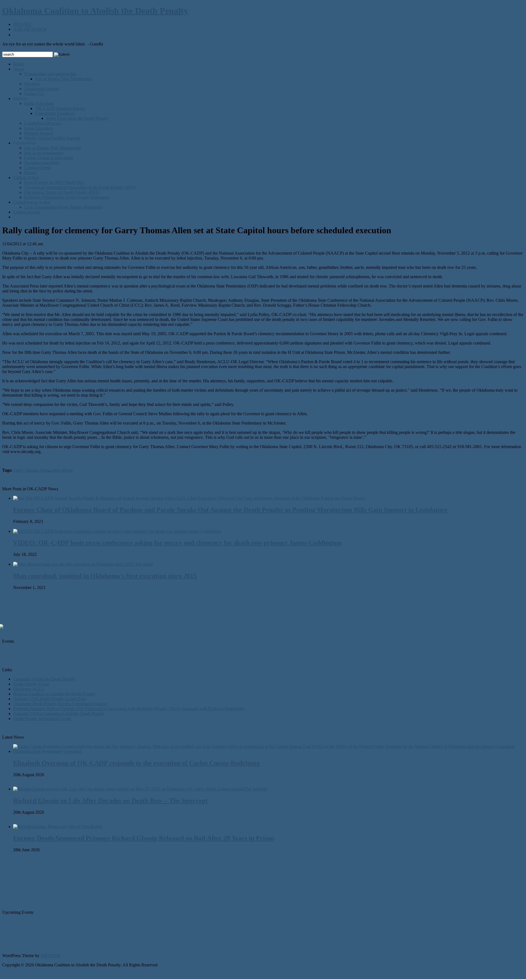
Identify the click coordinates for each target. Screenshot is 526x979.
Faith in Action (26, 177)
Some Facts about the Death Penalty (77, 118)
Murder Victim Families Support (52, 138)
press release (62, 470)
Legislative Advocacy (43, 123)
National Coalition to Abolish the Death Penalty (54, 693)
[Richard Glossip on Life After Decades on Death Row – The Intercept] (140, 789)
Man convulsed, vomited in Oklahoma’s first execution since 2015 (105, 575)
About (18, 69)
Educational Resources (55, 113)
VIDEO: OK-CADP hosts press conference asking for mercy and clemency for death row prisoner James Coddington (177, 542)
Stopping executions (41, 162)
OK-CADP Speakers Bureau (60, 108)
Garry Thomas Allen (31, 470)
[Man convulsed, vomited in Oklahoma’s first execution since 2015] (83, 564)
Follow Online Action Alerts (48, 157)
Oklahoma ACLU (28, 689)
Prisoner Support (38, 133)
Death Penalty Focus (31, 684)
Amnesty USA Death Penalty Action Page (49, 698)
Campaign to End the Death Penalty (44, 679)
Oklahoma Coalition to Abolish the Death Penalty (95, 11)
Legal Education (38, 128)
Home (18, 64)
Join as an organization (44, 152)
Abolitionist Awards (41, 88)
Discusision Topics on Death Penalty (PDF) (62, 192)
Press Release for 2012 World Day (54, 182)
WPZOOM (50, 955)
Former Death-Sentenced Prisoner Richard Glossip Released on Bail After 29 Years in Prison (143, 838)
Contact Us (34, 93)
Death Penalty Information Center (42, 718)
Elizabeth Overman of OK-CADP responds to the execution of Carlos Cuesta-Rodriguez (136, 763)
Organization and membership (50, 74)
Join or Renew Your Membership (63, 78)
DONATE (22, 24)
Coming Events (37, 167)
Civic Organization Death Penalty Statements (63, 207)
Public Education (39, 103)
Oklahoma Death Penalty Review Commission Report (60, 703)
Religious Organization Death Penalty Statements (66, 197)
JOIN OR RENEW (30, 29)
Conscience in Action (31, 202)
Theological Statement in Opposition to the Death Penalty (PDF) (80, 187)
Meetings (32, 83)
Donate (30, 172)
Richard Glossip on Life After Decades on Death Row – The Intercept (110, 800)
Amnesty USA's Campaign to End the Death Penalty (59, 713)
